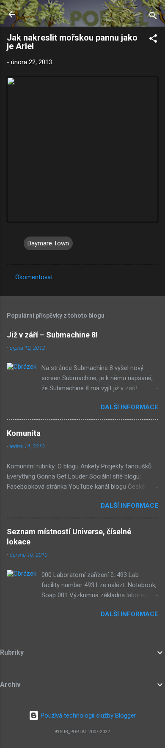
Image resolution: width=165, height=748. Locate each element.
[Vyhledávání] (153, 17)
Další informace (129, 407)
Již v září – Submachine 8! (52, 334)
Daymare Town (48, 243)
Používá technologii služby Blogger (87, 715)
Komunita (24, 433)
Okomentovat (34, 277)
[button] (153, 39)
